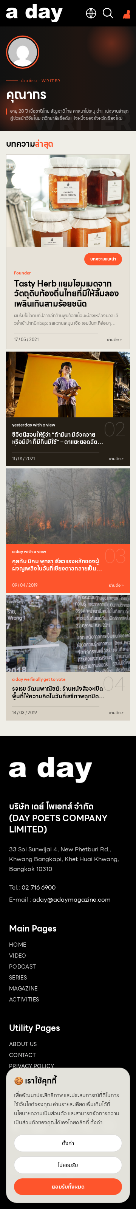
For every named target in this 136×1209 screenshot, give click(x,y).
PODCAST (22, 967)
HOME (17, 945)
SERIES (18, 977)
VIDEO (17, 956)
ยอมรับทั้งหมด (68, 1187)
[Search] (108, 13)
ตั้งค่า (96, 1122)
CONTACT (22, 1055)
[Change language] (91, 13)
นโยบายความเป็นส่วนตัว (40, 1113)
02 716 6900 (39, 887)
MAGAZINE (23, 988)
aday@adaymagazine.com (71, 899)
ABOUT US (23, 1044)
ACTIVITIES (24, 999)
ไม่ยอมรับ (68, 1165)
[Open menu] (124, 13)
